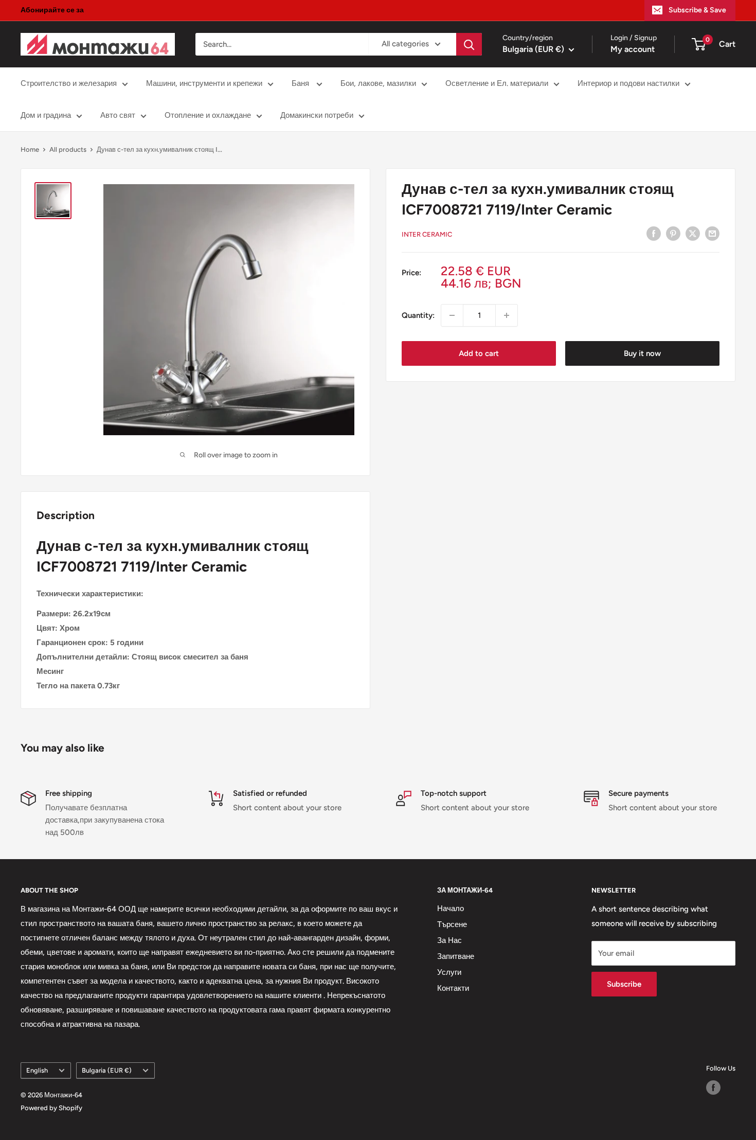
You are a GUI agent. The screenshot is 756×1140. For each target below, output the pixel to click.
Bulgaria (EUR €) (107, 1070)
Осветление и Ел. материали (496, 83)
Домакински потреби (316, 115)
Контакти (453, 988)
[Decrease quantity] (452, 315)
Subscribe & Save (697, 10)
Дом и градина (46, 115)
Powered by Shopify (51, 1108)
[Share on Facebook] (653, 233)
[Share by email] (712, 233)
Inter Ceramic (427, 234)
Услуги (449, 972)
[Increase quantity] (506, 315)
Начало (450, 908)
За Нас (449, 940)
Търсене (452, 924)
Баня (301, 83)
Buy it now (642, 353)
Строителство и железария (69, 83)
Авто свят (117, 115)
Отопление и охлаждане (208, 115)
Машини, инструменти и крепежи (204, 83)
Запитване (455, 956)
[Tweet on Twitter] (693, 233)
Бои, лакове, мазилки (378, 83)
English (37, 1070)
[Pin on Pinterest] (673, 233)
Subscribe (624, 984)
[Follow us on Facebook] (713, 1087)
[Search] (469, 44)
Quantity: (418, 315)
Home (30, 149)
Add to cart (479, 353)
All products (67, 149)
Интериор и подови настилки (628, 83)
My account (632, 49)
